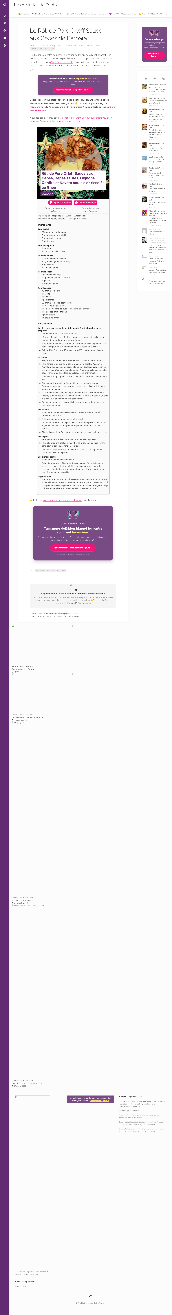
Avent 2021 (40, 570)
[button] (43, 193)
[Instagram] (4, 15)
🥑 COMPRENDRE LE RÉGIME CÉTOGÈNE (85, 14)
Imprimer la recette (61, 202)
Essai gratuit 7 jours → (154, 54)
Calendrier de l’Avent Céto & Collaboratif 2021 (83, 117)
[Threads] (4, 23)
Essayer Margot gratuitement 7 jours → (73, 548)
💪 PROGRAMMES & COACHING (153, 14)
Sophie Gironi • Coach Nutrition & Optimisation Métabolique (77, 45)
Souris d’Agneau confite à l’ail (23, 669)
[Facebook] (4, 30)
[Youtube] (4, 38)
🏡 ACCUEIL (23, 14)
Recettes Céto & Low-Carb (42, 49)
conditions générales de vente (143, 1131)
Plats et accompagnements (56, 570)
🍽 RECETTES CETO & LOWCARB (46, 14)
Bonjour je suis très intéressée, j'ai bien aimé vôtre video (157, 261)
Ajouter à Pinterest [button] (87, 202)
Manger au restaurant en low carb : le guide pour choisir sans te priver (158, 89)
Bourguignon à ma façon (21, 900)
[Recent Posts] (146, 79)
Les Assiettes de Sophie (36, 4)
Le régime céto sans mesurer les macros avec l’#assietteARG (158, 220)
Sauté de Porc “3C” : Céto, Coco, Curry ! (27, 1083)
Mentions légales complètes (129, 1111)
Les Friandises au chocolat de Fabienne (27, 717)
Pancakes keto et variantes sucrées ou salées (156, 175)
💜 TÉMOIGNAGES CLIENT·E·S (122, 14)
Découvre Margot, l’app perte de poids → (73, 90)
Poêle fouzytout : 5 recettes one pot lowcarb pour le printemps (157, 116)
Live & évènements (156, 157)
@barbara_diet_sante (61, 62)
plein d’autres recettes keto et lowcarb (62, 500)
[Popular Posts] (154, 79)
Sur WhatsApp (85, 603)
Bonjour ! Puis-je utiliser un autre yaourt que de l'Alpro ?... (157, 272)
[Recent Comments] (163, 79)
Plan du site (21, 1286)
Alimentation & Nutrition (157, 85)
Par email (72, 603)
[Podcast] (4, 45)
